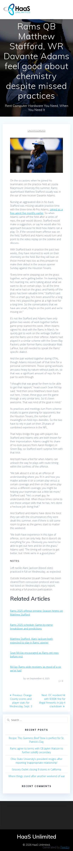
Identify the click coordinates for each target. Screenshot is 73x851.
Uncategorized (37, 130)
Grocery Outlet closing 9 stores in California (36, 769)
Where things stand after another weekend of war (36, 776)
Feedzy (64, 847)
